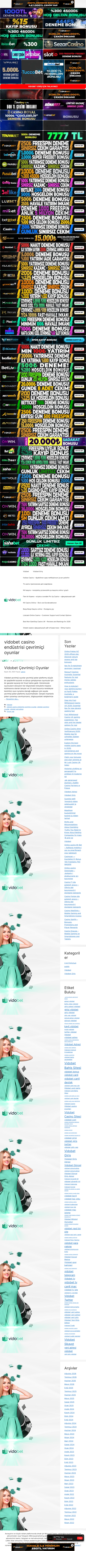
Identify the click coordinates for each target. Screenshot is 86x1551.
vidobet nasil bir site (72, 1230)
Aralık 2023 (69, 1452)
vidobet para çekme (71, 1245)
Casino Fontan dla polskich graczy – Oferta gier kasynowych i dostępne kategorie (72, 901)
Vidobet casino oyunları (70, 1107)
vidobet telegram (69, 1273)
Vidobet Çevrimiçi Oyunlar (26, 668)
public (66, 967)
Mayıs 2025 (69, 1398)
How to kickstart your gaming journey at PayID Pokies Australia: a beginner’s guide (72, 691)
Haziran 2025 (70, 1395)
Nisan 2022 (69, 1523)
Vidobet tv (69, 1278)
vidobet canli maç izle (71, 1086)
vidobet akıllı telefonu (70, 1047)
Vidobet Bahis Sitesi (72, 1065)
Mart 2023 (68, 1484)
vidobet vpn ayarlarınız (70, 1309)
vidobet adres (71, 1037)
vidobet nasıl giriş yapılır (72, 1234)
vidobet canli (71, 1075)
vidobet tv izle (71, 1290)
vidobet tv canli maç (70, 1284)
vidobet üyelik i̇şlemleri (72, 1336)
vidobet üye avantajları (72, 1331)
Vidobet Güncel (72, 1165)
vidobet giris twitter (70, 1143)
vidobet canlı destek (71, 1098)
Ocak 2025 (69, 1406)
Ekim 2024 (68, 1416)
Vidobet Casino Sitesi (72, 1114)
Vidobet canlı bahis (72, 1088)
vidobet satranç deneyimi (71, 1254)
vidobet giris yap (71, 1147)
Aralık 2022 (69, 1494)
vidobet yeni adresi (16, 709)
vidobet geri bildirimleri (70, 1132)
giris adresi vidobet (72, 1006)
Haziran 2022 (70, 1516)
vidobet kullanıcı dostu (70, 1202)
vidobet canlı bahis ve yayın (71, 1096)
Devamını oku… (12, 699)
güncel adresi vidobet (71, 1018)
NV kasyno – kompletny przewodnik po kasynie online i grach (45, 590)
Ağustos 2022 (70, 1508)
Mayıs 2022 (69, 1519)
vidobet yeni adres (72, 1312)
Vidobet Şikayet (69, 1341)
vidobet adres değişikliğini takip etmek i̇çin (71, 1040)
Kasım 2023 (69, 1455)
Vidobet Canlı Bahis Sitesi (71, 1092)
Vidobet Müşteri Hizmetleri (71, 1220)
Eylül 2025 (68, 1388)
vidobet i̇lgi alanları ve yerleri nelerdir (72, 1189)
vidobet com (70, 1120)
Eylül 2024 (68, 1420)
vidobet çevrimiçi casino (70, 1328)
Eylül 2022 (68, 1505)
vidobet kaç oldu (72, 1199)
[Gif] (43, 238)
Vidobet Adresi (70, 792)
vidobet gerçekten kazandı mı (72, 1135)
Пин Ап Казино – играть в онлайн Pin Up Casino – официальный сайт (49, 596)
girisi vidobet (71, 1009)
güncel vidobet (70, 1021)
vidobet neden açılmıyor (70, 1237)
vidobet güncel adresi (71, 1171)
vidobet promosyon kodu (71, 1250)
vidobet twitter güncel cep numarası (71, 1303)
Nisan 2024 (69, 1437)
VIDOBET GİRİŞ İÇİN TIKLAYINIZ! (43, 86)
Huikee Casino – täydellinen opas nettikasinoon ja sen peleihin (46, 578)
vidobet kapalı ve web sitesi (71, 1193)
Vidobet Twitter (69, 1297)
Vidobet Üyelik (69, 1325)
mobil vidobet (69, 1029)
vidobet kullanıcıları (71, 1204)
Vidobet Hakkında (70, 1184)
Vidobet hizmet (69, 1187)
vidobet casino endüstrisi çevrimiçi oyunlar (21, 707)
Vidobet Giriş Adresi (70, 1160)
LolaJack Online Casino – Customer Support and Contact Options (47, 615)
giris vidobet (69, 1013)
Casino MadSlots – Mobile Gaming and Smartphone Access (72, 913)
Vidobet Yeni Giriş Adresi (71, 1321)
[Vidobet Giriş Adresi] (12, 600)
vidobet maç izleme (70, 1211)
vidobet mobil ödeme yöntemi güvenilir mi (72, 1216)
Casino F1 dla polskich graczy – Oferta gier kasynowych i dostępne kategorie (72, 887)
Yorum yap (10, 711)
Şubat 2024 (69, 1445)
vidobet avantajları (69, 1055)
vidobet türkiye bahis (71, 1307)
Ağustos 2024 (70, 1423)
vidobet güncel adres (71, 1168)
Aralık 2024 (69, 1409)
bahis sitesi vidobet (71, 1004)
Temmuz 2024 (70, 1427)
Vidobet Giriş (38, 571)
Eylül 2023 (68, 1462)
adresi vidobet (69, 1001)
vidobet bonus (71, 1071)
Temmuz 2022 (70, 1512)
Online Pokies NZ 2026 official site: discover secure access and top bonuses (71, 656)
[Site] (43, 145)
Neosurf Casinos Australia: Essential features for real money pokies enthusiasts (72, 677)
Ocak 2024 (69, 1448)
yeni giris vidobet (70, 1354)
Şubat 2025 (69, 1402)
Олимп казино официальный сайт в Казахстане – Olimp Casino (47, 628)
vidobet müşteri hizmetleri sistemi (71, 1224)
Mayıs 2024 (69, 1434)
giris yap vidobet (70, 1015)
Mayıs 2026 (69, 1384)
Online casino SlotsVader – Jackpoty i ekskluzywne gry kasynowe (71, 873)
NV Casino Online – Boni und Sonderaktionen (40, 603)
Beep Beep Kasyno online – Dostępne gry (38, 609)
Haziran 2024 (70, 1430)
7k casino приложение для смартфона (37, 584)
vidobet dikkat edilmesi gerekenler (70, 1126)
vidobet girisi (70, 1138)
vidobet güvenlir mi (72, 1181)
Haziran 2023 (70, 1473)
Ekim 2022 (68, 1501)
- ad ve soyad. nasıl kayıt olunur (71, 997)
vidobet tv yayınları (71, 1293)
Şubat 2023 (69, 1487)
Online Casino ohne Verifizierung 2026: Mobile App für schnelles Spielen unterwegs (72, 734)
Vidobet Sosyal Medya (70, 1258)
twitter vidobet (70, 1032)
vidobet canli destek (72, 1080)
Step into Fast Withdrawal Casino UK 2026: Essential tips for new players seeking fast (72, 705)
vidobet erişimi (68, 1130)
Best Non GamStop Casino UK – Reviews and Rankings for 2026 (46, 622)
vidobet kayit (70, 1196)
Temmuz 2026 (70, 1377)
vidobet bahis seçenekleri (69, 1058)
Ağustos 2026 (70, 1374)
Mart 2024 (68, 1441)
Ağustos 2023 (70, 1466)
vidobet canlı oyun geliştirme (72, 1101)
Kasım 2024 (69, 1413)
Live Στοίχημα (70, 963)
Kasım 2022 (69, 1498)
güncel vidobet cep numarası (72, 1023)
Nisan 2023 (69, 1480)
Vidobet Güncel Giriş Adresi (70, 1175)
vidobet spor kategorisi (70, 1268)
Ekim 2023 (68, 1459)
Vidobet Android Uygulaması (70, 1051)
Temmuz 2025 (70, 1391)
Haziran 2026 (70, 1381)
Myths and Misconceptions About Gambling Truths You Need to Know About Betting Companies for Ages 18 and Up (72, 830)
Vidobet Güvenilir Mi (71, 1179)
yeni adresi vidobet (70, 1349)
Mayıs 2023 (69, 1477)
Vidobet (26, 571)
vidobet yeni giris (71, 1317)
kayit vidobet (71, 1026)
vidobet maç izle (70, 1207)
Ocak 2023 (69, 1491)
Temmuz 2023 (70, 1469)
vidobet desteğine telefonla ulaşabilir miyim (71, 1123)
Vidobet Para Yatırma (71, 1240)
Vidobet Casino (69, 1104)
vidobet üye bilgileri (69, 1333)
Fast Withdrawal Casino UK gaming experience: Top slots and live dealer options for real (72, 719)
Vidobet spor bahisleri (70, 1264)
